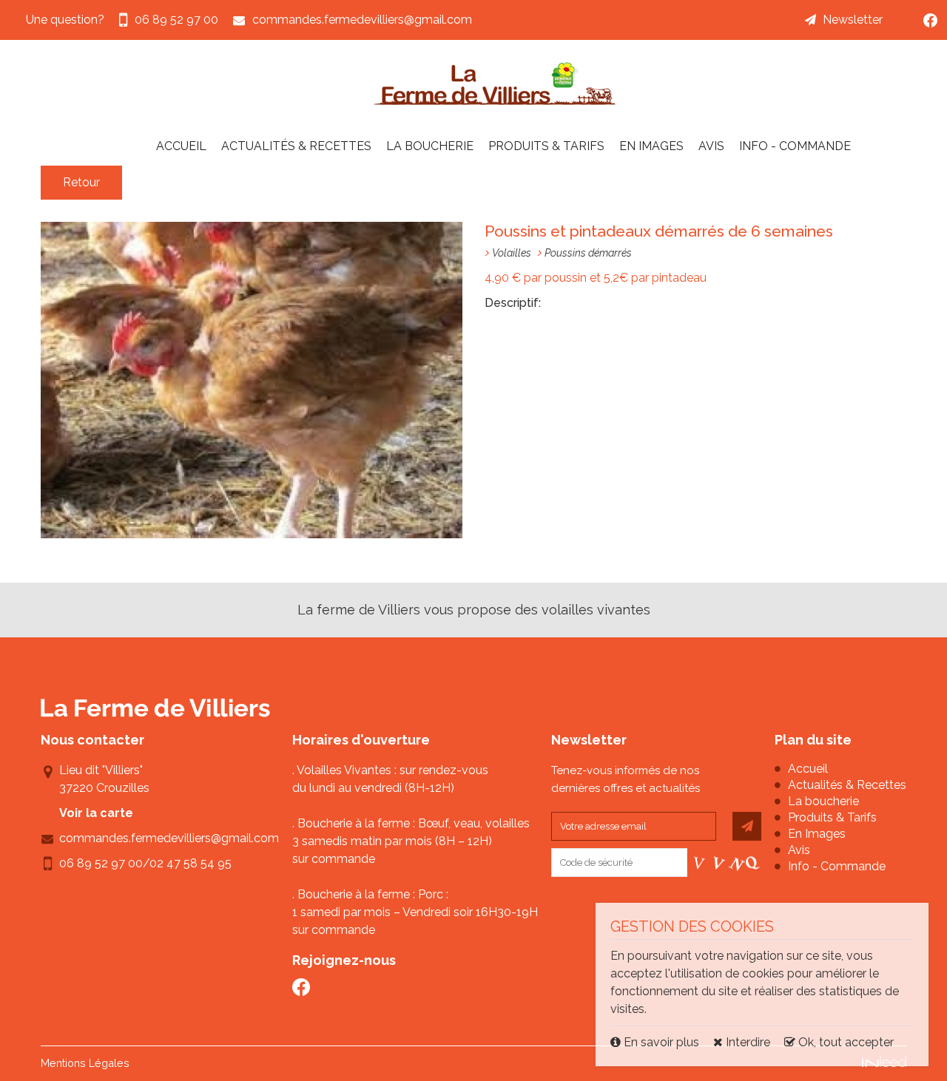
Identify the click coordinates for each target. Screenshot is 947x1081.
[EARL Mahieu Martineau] (496, 83)
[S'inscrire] (746, 826)
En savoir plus (661, 1042)
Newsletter (853, 20)
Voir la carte (96, 813)
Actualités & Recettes (296, 146)
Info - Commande (795, 146)
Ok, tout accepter (844, 1042)
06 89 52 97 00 (101, 863)
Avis (711, 146)
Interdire (746, 1042)
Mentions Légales (85, 1063)
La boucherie (430, 146)
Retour (81, 182)
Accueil (181, 146)
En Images (651, 146)
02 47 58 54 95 (190, 863)
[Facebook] (930, 20)
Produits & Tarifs (546, 146)
